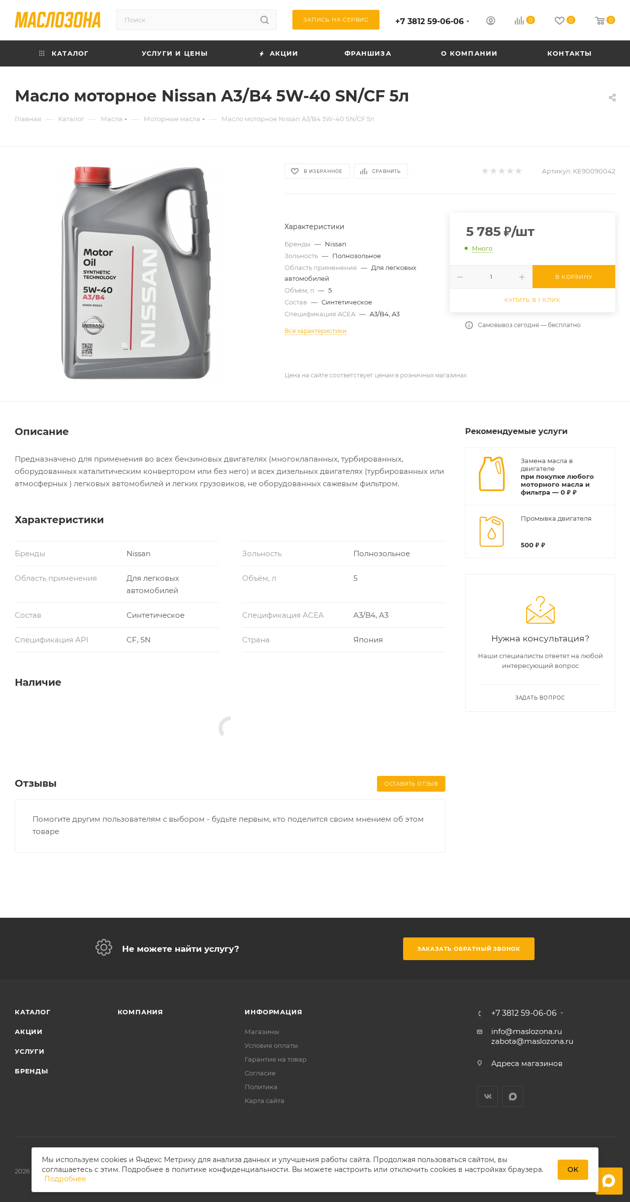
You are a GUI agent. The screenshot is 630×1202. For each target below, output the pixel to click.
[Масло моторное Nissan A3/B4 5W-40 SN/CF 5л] (141, 274)
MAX (512, 1096)
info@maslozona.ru (526, 1031)
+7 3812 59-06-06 (429, 21)
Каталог (33, 1012)
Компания (140, 1012)
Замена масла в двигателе (547, 464)
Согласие (260, 1073)
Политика (261, 1087)
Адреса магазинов (527, 1063)
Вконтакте (487, 1096)
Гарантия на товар (276, 1059)
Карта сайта (264, 1100)
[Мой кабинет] (490, 22)
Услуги (30, 1051)
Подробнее (65, 1178)
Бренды (31, 1071)
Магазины (262, 1031)
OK (572, 1169)
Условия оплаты (271, 1045)
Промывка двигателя (556, 518)
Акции (29, 1031)
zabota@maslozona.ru (532, 1041)
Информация (273, 1012)
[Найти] (264, 19)
